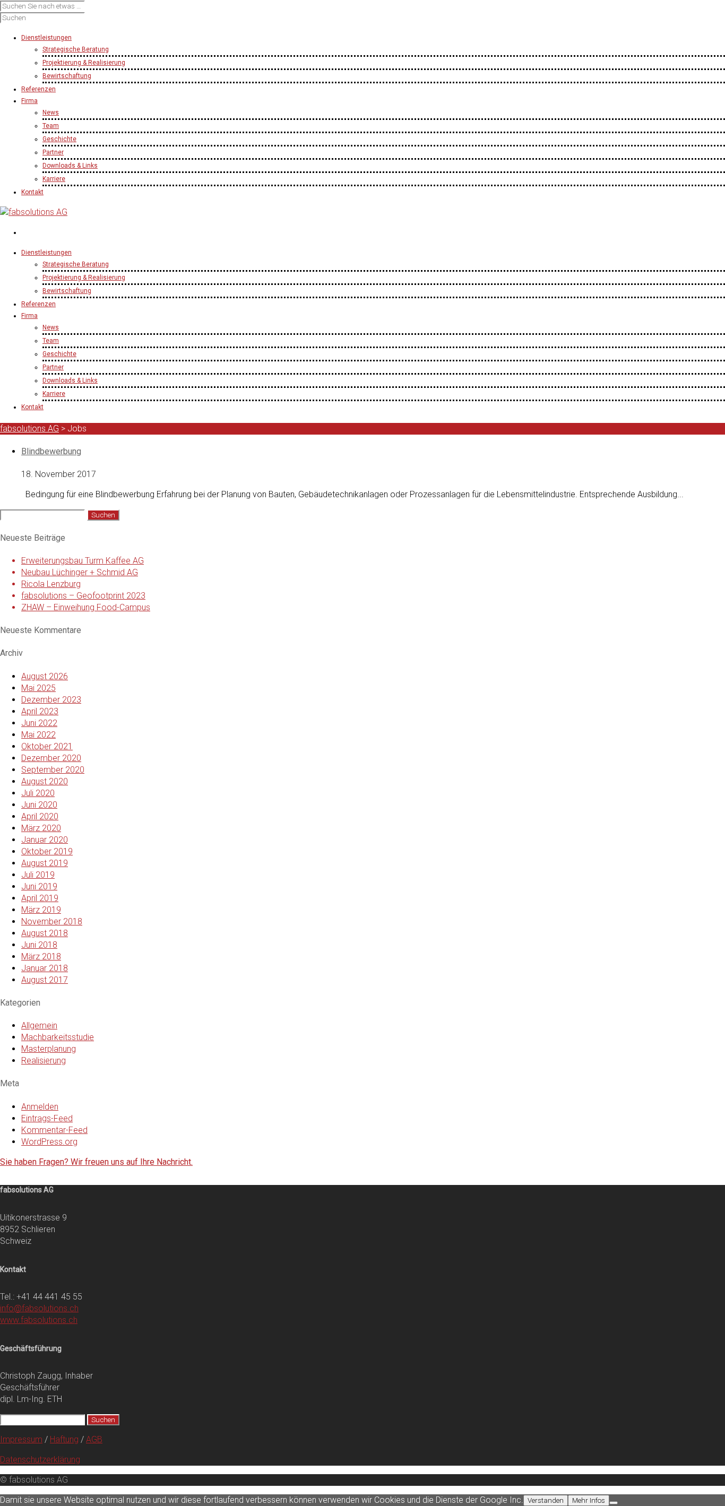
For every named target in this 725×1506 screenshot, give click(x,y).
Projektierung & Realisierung (83, 62)
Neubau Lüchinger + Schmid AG (79, 572)
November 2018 (51, 921)
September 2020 (52, 770)
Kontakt (32, 407)
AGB (94, 1439)
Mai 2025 (38, 688)
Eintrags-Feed (47, 1118)
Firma (29, 315)
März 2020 (41, 828)
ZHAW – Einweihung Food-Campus (85, 607)
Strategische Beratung (75, 49)
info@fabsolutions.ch (39, 1308)
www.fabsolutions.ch (38, 1320)
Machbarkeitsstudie (57, 1037)
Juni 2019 (39, 886)
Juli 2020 (38, 793)
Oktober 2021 (47, 746)
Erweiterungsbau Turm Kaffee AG (82, 561)
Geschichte (59, 139)
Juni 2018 (39, 945)
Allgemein (39, 1025)
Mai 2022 (38, 735)
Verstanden (546, 1500)
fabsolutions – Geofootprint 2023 (83, 596)
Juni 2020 (39, 805)
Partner (53, 152)
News (50, 112)
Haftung (64, 1439)
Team (50, 125)
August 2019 (44, 863)
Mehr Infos (588, 1500)
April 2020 (39, 816)
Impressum (21, 1439)
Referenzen (38, 304)
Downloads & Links (70, 165)
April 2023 (39, 711)
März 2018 (41, 956)
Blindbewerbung (51, 451)
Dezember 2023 (51, 700)
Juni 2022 (39, 723)
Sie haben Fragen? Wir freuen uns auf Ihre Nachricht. (96, 1162)
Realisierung (43, 1060)
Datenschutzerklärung (40, 1460)
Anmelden (39, 1107)
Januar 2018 (44, 968)
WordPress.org (49, 1142)
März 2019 (41, 910)
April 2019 (39, 898)
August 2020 (44, 781)
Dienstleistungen (46, 252)
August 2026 (44, 676)
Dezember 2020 (51, 758)
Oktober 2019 (47, 851)
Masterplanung (48, 1049)
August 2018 (44, 933)
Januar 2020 (44, 840)
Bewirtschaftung (66, 76)
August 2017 (44, 980)
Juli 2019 (38, 875)
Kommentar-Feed (54, 1130)
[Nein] (613, 1502)
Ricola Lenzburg (51, 584)
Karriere (53, 179)
